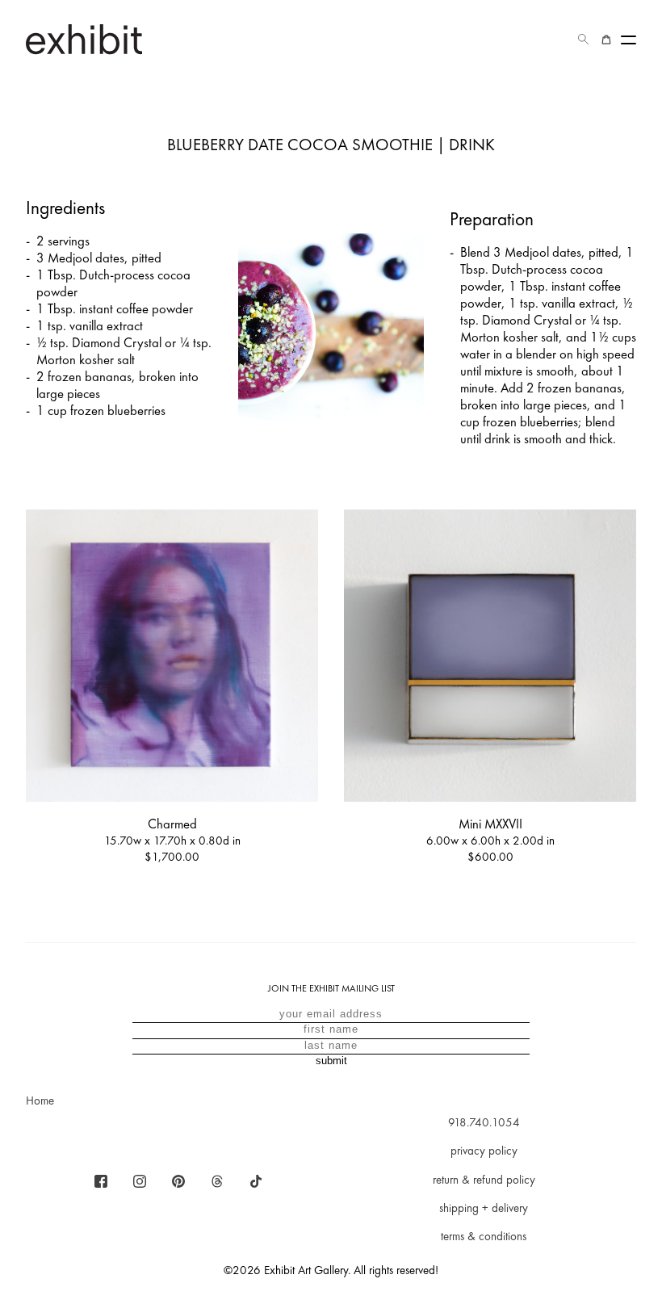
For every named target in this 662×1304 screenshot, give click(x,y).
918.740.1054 (484, 1122)
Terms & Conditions (483, 1236)
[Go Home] (84, 39)
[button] (584, 39)
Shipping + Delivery (483, 1208)
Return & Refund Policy (484, 1180)
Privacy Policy (483, 1151)
